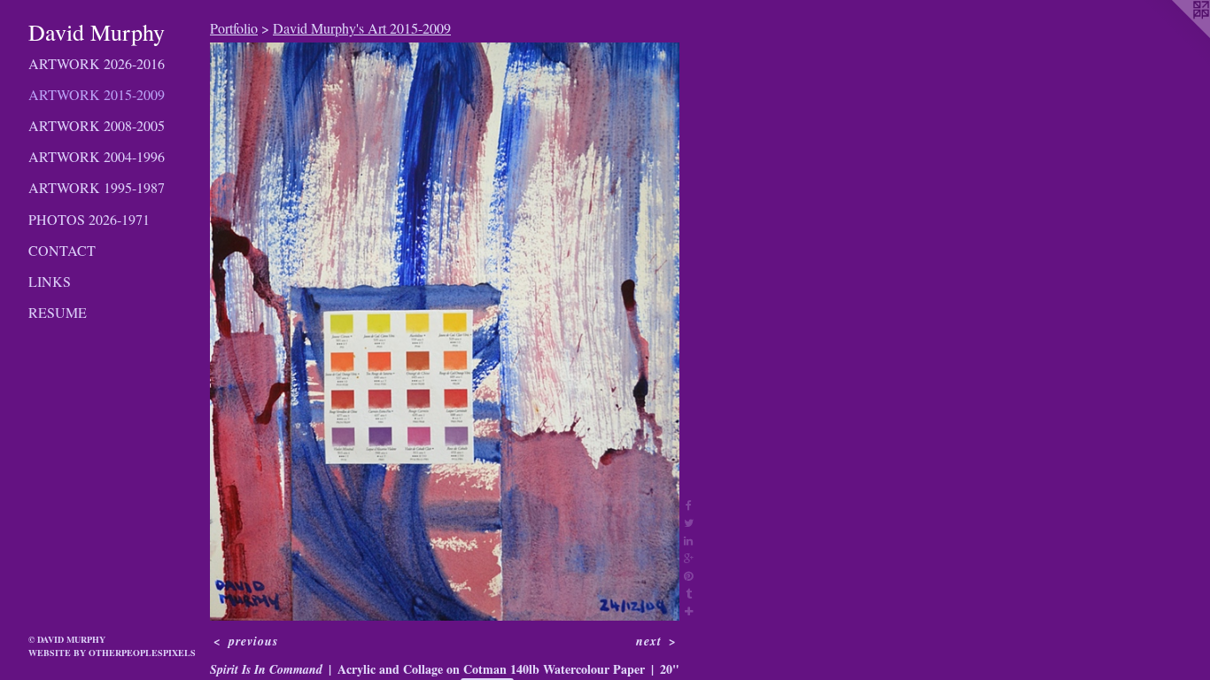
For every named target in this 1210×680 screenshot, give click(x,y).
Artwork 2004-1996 (96, 156)
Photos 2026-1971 (89, 219)
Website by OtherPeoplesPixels (112, 652)
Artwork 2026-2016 (96, 63)
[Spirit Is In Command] (444, 331)
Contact (62, 250)
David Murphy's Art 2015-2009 (362, 28)
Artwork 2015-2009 (96, 94)
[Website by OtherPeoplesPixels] (1174, 35)
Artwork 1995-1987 (96, 187)
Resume (57, 312)
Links (49, 281)
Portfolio (234, 28)
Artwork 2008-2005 (96, 125)
